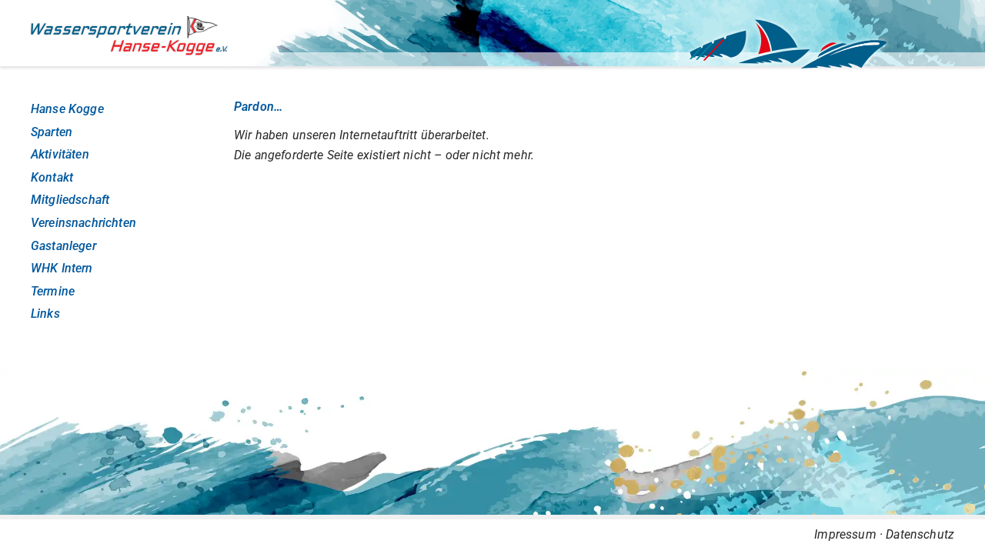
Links (45, 313)
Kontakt (52, 177)
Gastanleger (63, 246)
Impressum (845, 534)
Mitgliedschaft (70, 199)
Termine (53, 291)
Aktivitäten (60, 154)
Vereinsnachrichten (83, 222)
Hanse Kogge (67, 109)
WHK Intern (62, 268)
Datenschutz (920, 534)
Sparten (51, 132)
